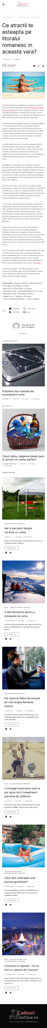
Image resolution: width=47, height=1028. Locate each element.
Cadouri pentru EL (9, 464)
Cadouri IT (6, 399)
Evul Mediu (16, 286)
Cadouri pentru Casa (12, 871)
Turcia (28, 299)
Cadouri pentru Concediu (28, 17)
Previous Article (10, 341)
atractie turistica (21, 283)
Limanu (26, 286)
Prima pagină (7, 17)
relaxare (19, 296)
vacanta (36, 299)
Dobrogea (7, 286)
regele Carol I (9, 296)
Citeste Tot (11, 548)
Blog (6, 607)
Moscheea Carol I (10, 291)
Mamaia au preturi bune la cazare (17, 288)
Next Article (7, 406)
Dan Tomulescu (11, 65)
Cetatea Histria (35, 283)
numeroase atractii (25, 294)
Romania (37, 263)
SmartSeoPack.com (32, 1022)
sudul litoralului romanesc (14, 299)
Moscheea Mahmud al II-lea (30, 291)
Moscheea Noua (9, 294)
